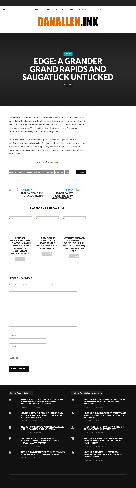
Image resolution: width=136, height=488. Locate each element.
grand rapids (20, 172)
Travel (68, 54)
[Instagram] (123, 9)
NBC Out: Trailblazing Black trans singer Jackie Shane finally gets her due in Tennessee (104, 401)
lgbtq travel (39, 172)
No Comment (36, 407)
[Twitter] (132, 9)
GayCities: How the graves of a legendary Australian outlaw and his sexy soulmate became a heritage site (43, 415)
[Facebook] (119, 9)
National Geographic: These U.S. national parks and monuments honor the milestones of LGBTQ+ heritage (20, 246)
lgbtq (29, 172)
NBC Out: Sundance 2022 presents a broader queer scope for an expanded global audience (103, 454)
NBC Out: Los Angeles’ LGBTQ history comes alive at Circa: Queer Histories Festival (43, 453)
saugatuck (59, 172)
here (55, 162)
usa (67, 172)
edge (11, 172)
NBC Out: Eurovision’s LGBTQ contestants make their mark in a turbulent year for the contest (105, 415)
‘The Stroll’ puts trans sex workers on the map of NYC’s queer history (104, 428)
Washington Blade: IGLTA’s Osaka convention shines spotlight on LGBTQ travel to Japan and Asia (74, 244)
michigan (49, 172)
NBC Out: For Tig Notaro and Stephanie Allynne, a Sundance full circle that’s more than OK (103, 440)
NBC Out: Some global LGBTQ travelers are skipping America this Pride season (47, 243)
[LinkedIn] (128, 9)
